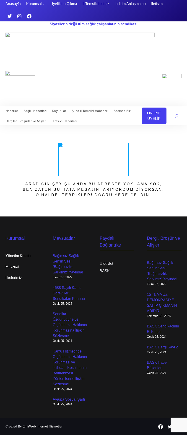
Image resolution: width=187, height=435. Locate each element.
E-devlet (106, 263)
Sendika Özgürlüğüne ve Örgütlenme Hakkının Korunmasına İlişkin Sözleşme (70, 325)
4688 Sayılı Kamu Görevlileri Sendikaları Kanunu (69, 293)
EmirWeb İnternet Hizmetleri (43, 426)
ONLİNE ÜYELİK (154, 116)
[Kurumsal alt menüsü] (44, 4)
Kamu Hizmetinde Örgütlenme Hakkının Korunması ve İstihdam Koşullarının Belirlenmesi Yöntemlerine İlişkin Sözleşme (70, 367)
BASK (105, 271)
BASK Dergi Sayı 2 (162, 347)
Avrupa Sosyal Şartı (69, 399)
